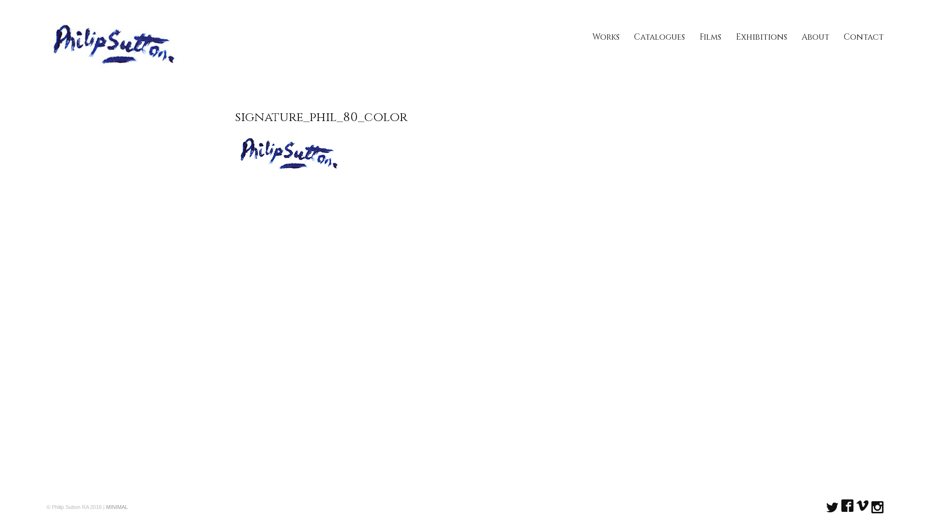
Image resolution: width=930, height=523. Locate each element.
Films (710, 37)
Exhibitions (761, 37)
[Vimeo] (862, 506)
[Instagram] (877, 506)
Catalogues (659, 37)
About (815, 37)
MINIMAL (117, 507)
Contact (864, 37)
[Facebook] (847, 506)
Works (606, 37)
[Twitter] (832, 506)
